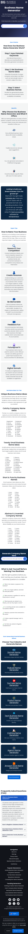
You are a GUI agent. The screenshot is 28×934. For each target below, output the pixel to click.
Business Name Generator (14, 861)
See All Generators (14, 777)
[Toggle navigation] (26, 2)
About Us (14, 852)
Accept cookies (18, 931)
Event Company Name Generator (14, 888)
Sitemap (14, 854)
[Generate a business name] (25, 26)
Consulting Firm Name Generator (14, 879)
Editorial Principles (14, 859)
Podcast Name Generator (14, 669)
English (14, 913)
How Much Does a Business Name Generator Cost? (12, 829)
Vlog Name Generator (14, 872)
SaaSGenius (14, 864)
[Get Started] (25, 558)
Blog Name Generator (14, 877)
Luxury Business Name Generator (14, 892)
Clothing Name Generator (14, 734)
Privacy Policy (14, 856)
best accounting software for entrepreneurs (16, 214)
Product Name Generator (14, 701)
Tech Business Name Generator (14, 717)
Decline (8, 931)
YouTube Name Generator (14, 684)
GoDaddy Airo (10, 198)
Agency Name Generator (14, 751)
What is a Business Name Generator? (10, 797)
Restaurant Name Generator (14, 890)
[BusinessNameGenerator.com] (8, 2)
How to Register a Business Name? (12, 824)
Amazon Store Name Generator (14, 767)
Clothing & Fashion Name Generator (14, 886)
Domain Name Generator (14, 653)
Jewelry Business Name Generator (14, 870)
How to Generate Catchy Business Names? (12, 835)
